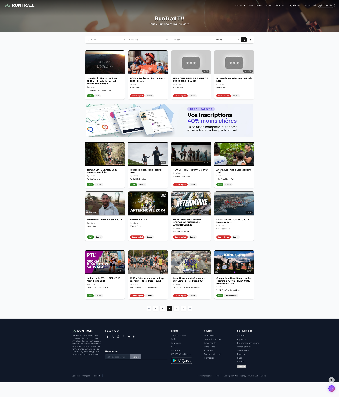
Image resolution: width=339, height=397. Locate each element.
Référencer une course (248, 343)
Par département (212, 354)
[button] (238, 40)
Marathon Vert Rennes (181, 231)
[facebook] (107, 336)
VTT (173, 346)
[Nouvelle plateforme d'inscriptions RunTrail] (169, 120)
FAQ (218, 376)
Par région (209, 357)
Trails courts (210, 343)
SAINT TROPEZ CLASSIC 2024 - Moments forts (233, 220)
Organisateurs (295, 5)
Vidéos (269, 5)
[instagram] (118, 336)
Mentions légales (204, 376)
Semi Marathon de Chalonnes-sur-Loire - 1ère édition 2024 (189, 279)
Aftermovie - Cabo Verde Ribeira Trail (233, 171)
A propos (241, 339)
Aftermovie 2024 (139, 219)
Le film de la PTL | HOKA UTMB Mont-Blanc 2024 (103, 279)
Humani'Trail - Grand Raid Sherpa (99, 90)
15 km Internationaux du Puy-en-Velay (144, 287)
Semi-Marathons (212, 339)
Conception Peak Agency (235, 376)
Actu (284, 5)
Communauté (310, 5)
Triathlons (176, 343)
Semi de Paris (135, 88)
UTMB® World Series (181, 354)
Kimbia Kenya (92, 226)
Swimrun (175, 350)
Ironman (208, 350)
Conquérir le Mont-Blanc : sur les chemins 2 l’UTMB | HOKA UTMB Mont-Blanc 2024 (233, 281)
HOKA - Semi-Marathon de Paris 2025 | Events (147, 79)
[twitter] (113, 336)
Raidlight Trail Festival (138, 179)
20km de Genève (136, 226)
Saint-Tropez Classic (223, 229)
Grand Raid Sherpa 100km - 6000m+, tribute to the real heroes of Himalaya (102, 81)
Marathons (209, 335)
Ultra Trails (209, 346)
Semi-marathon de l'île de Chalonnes (186, 287)
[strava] (123, 336)
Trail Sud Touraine (93, 179)
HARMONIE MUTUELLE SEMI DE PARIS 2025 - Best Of (190, 79)
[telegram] (128, 336)
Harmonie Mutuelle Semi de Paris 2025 (234, 79)
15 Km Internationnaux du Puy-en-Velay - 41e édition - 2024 (147, 279)
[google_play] (134, 336)
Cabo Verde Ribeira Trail (225, 179)
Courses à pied (178, 335)
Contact (241, 335)
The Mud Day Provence (181, 176)
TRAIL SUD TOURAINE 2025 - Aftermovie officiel (103, 171)
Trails (173, 339)
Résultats (259, 5)
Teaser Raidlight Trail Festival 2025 (146, 171)
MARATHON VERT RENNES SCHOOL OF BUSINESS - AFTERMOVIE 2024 (187, 222)
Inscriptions (243, 350)
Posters (241, 354)
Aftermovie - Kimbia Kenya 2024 (104, 219)
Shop (277, 5)
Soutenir (241, 366)
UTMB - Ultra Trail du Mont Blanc (99, 287)
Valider (136, 357)
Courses (238, 5)
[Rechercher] (244, 39)
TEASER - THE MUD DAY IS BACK (190, 169)
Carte (250, 5)
